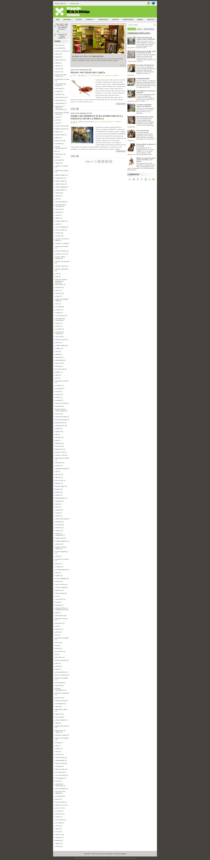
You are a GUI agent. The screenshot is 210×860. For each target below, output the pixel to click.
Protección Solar (60, 700)
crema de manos (60, 339)
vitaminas (58, 837)
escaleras (58, 385)
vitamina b (58, 834)
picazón (57, 642)
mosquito (58, 567)
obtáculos (58, 590)
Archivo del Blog (149, 29)
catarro (57, 215)
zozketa (57, 846)
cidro (56, 276)
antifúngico (58, 94)
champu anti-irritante (61, 246)
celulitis (57, 218)
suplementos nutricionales (59, 784)
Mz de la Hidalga (60, 578)
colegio (57, 296)
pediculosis (58, 623)
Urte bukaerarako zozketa (144, 117)
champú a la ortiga (61, 243)
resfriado (58, 742)
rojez (56, 745)
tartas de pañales (60, 788)
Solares (79, 19)
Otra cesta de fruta (142, 130)
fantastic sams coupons (129, 858)
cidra (56, 273)
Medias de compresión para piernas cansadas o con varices (145, 159)
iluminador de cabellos (62, 458)
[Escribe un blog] (74, 109)
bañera (57, 138)
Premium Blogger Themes (115, 858)
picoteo (57, 648)
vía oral (57, 831)
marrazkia (58, 522)
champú (57, 236)
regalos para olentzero (62, 726)
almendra (58, 69)
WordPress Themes (88, 858)
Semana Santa (60, 763)
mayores (58, 530)
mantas (57, 516)
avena (57, 117)
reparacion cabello (61, 735)
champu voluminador (61, 269)
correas (57, 326)
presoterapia (59, 682)
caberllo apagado (60, 187)
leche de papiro (60, 486)
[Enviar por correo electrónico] (71, 109)
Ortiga (57, 602)
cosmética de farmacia (59, 332)
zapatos (57, 843)
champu (57, 233)
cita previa (58, 287)
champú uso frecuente (62, 261)
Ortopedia (67, 19)
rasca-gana (58, 717)
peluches (58, 629)
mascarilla (58, 525)
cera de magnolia (60, 227)
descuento (58, 363)
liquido (57, 504)
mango (57, 513)
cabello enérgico (60, 175)
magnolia (58, 510)
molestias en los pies (62, 559)
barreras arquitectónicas (60, 147)
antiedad (58, 91)
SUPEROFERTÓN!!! (143, 79)
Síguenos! (61, 38)
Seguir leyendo (121, 103)
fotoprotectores (60, 425)
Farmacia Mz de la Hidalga (103, 854)
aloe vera (58, 72)
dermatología (59, 360)
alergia (57, 63)
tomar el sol (59, 808)
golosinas (58, 437)
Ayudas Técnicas (60, 126)
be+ (56, 151)
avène (57, 123)
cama (57, 199)
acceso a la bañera (61, 51)
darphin (57, 354)
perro (56, 635)
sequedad (58, 766)
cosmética (58, 329)
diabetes (58, 372)
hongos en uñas (60, 455)
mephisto (58, 544)
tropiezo (57, 817)
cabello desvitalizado (61, 170)
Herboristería (128, 19)
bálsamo (58, 132)
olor (56, 596)
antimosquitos (59, 100)
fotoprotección (59, 422)
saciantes (58, 754)
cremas (57, 342)
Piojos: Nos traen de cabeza (88, 72)
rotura (57, 751)
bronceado (58, 160)
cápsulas (58, 212)
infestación (58, 462)
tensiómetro (59, 796)
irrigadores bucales (61, 468)
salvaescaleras (60, 757)
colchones (58, 293)
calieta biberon (59, 190)
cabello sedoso (60, 184)
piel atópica (58, 657)
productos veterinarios (62, 693)
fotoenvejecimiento (61, 419)
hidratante (58, 443)
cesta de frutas (60, 230)
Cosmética (90, 19)
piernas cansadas (60, 660)
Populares (132, 29)
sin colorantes (59, 772)
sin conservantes (60, 775)
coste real (58, 336)
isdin (56, 471)
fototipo (57, 428)
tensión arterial (60, 802)
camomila (58, 209)
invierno (57, 465)
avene (57, 120)
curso (57, 351)
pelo (56, 626)
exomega (58, 400)
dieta (56, 378)
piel (56, 654)
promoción (58, 698)
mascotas (58, 527)
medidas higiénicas (61, 541)
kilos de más (59, 480)
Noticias (57, 581)
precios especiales (61, 675)
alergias (57, 66)
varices (57, 826)
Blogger (123, 854)
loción (57, 507)
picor (56, 645)
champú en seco (60, 254)
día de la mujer (60, 369)
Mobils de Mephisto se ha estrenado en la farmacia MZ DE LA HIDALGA (97, 117)
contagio (58, 312)
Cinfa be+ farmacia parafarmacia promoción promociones (61, 282)
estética (57, 397)
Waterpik (58, 840)
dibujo (57, 375)
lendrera (57, 489)
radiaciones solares (61, 709)
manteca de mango (61, 519)
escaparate (58, 388)
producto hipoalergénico (59, 689)
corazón (57, 323)
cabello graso (59, 178)
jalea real (58, 474)
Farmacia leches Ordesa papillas (60, 410)
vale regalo (58, 823)
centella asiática (60, 221)
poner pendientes (60, 672)
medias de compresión (59, 534)
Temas (139, 29)
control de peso (60, 315)
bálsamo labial (59, 135)
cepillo (57, 224)
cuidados (58, 348)
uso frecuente (59, 820)
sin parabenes (59, 778)
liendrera (58, 492)
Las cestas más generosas (145, 65)
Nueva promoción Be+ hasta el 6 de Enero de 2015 (146, 52)
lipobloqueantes (60, 498)
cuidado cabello (60, 345)
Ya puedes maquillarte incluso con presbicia (143, 105)
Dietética (115, 19)
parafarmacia (59, 615)
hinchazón (58, 446)
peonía (57, 632)
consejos (58, 310)
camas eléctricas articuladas (60, 205)
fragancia (58, 431)
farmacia (58, 406)
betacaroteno (59, 154)
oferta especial (60, 593)
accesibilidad (59, 48)
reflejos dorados (60, 720)
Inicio (58, 19)
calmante (58, 193)
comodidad (58, 307)
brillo (56, 157)
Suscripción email (62, 24)
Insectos (151, 19)
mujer (57, 572)
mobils (57, 556)
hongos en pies (60, 452)
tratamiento (58, 814)
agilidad (57, 57)
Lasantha (104, 858)
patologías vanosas (61, 618)
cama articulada (60, 202)
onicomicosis (59, 599)
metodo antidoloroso (61, 551)
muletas (57, 575)
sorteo (57, 781)
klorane (57, 483)
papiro (57, 612)
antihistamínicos (60, 97)
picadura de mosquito (62, 638)
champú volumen (60, 266)
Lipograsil (58, 501)
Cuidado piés (103, 19)
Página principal (60, 3)
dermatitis (58, 357)
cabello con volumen (61, 166)
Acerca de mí (74, 3)
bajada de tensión (60, 129)
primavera (58, 685)
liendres (57, 495)
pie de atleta (59, 651)
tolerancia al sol (60, 805)
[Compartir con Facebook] (78, 109)
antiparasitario (59, 103)
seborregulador (60, 760)
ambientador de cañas (62, 79)
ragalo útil (58, 714)
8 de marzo (58, 45)
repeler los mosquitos (62, 738)
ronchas (57, 748)
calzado (57, 196)
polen (57, 669)
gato (56, 434)
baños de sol (59, 140)
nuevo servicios (60, 584)
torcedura (58, 811)
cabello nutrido (59, 181)
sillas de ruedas (60, 769)
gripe (56, 440)
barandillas (58, 143)
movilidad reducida (61, 569)
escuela (57, 391)
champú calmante (60, 251)
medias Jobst (59, 538)
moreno (57, 564)
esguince (58, 394)
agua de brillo (59, 60)
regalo (57, 723)
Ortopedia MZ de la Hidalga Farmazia (61, 609)
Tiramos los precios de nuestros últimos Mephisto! (145, 38)
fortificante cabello (61, 417)
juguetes (58, 477)
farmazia (58, 414)
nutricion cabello (60, 587)
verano (57, 828)
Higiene (140, 19)
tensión (57, 799)
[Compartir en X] (76, 109)
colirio (57, 304)
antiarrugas (58, 88)
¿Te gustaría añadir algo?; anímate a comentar (103, 75)
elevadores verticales (62, 381)
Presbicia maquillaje (61, 678)
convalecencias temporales (60, 319)
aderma (57, 54)
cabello (57, 163)
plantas (57, 666)
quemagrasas (59, 703)
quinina (57, 706)
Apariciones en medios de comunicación (60, 107)
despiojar (58, 366)
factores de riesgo (61, 403)
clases (57, 290)
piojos (57, 663)
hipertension (59, 449)
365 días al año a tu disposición (87, 56)
